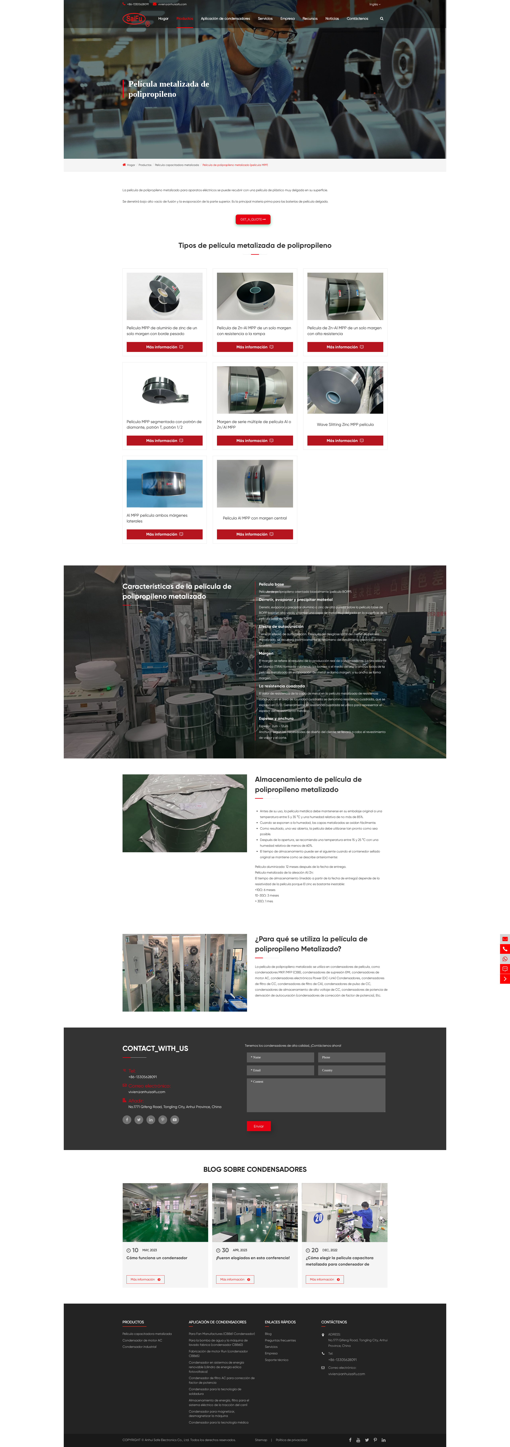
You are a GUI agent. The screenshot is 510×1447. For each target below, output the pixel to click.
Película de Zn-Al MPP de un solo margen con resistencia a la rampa (254, 331)
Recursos (310, 18)
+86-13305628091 (138, 4)
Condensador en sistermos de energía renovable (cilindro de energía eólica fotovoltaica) (216, 1367)
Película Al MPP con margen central (255, 518)
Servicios (265, 18)
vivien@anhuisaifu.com (172, 4)
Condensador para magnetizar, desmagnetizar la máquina (212, 1414)
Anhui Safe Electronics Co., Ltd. (167, 1440)
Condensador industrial (139, 1347)
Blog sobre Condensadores (255, 1169)
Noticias (332, 18)
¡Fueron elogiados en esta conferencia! (253, 1257)
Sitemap (261, 1440)
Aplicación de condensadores (225, 18)
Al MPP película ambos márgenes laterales (157, 518)
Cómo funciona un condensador (157, 1257)
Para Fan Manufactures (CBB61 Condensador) (222, 1334)
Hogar (163, 18)
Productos (185, 18)
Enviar (259, 1126)
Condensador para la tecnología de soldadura (215, 1391)
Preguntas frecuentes (280, 1340)
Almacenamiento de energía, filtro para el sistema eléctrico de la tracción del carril (219, 1402)
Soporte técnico (276, 1360)
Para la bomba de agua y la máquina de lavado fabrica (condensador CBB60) (218, 1342)
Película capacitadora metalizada (177, 165)
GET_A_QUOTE (251, 219)
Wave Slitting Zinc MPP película (345, 424)
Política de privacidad (291, 1440)
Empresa (287, 18)
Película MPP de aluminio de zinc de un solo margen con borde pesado (162, 331)
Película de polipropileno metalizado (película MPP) (235, 165)
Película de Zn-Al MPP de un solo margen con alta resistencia (344, 331)
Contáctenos (357, 18)
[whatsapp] (505, 959)
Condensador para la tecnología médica (218, 1422)
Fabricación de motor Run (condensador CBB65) (218, 1353)
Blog (268, 1334)
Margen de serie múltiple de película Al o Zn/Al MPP (254, 424)
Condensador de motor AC (142, 1340)
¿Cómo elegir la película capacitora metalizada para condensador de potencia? (340, 1261)
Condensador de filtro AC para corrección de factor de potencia (222, 1380)
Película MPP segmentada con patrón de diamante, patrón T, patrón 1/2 (164, 424)
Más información (164, 347)
